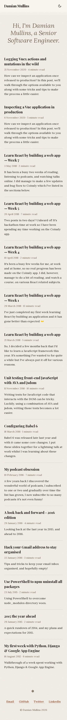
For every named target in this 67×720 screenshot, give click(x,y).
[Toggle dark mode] (60, 6)
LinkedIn (55, 701)
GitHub (24, 701)
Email (10, 701)
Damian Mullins (16, 6)
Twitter (39, 701)
